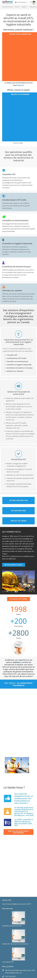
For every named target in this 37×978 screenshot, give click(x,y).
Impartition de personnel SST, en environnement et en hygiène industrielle (18, 342)
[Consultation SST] (18, 453)
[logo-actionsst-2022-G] (7, 2)
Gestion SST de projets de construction (18, 393)
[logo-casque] (18, 918)
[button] (21, 2)
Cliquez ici (20, 85)
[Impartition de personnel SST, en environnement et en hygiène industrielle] (18, 334)
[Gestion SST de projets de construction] (18, 386)
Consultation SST (18, 459)
